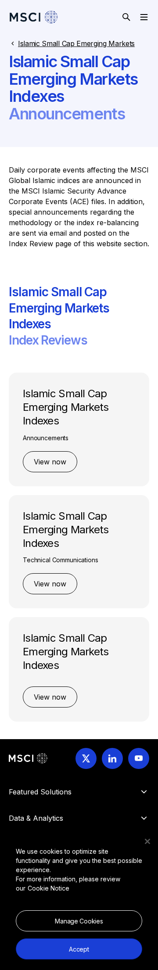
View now (50, 461)
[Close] (147, 841)
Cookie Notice (48, 888)
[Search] (126, 17)
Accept (79, 949)
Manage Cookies (79, 921)
